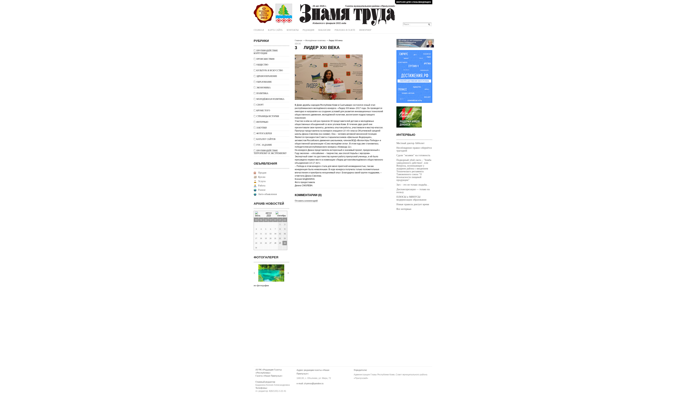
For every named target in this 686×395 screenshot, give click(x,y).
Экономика (263, 87)
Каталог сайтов (265, 139)
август (269, 212)
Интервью (262, 122)
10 (256, 234)
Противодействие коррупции (266, 52)
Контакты (293, 30)
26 (266, 243)
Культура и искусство (269, 70)
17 (256, 238)
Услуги (262, 181)
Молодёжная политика (270, 99)
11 (261, 234)
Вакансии (324, 30)
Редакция (308, 30)
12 (266, 234)
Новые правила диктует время (412, 204)
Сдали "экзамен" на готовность (413, 155)
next (288, 273)
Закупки (261, 127)
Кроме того (263, 110)
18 (261, 238)
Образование (264, 82)
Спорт (260, 105)
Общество (262, 65)
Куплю (261, 177)
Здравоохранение (266, 76)
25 (261, 243)
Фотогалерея (264, 133)
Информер (365, 30)
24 (256, 243)
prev (254, 273)
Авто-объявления (267, 194)
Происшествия (265, 59)
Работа (261, 185)
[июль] (258, 214)
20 (270, 238)
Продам (262, 172)
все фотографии (261, 285)
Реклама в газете (345, 30)
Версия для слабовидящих (413, 2)
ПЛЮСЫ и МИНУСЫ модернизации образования (411, 198)
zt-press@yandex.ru (314, 383)
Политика (262, 93)
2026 (269, 215)
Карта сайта (275, 30)
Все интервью (403, 209)
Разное (261, 190)
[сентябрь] (281, 214)
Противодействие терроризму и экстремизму (270, 152)
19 (266, 238)
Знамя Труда (264, 13)
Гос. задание (264, 145)
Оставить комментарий (306, 200)
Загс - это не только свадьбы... (412, 184)
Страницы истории (267, 116)
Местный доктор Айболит (410, 143)
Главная (259, 30)
